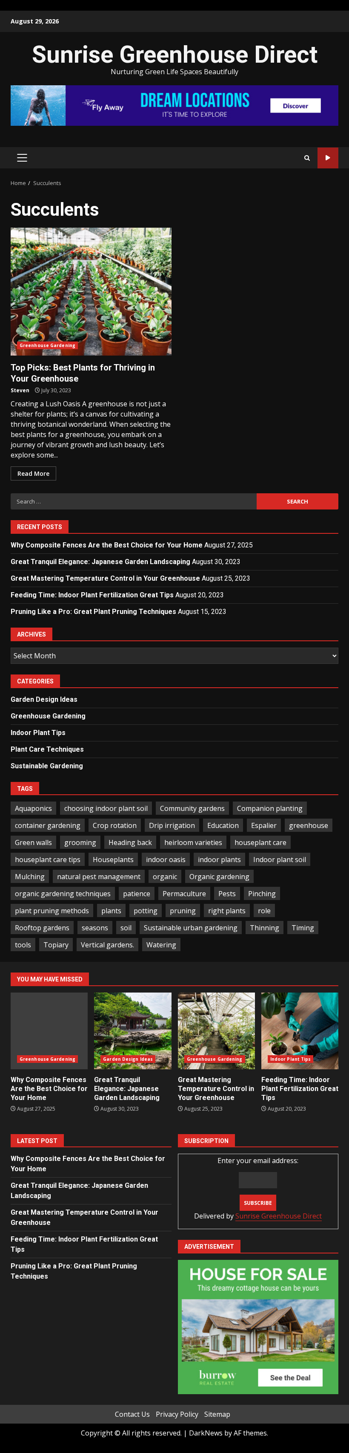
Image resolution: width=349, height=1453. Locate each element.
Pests (227, 893)
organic (165, 876)
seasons (95, 927)
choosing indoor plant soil (106, 808)
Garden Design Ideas (44, 699)
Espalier (264, 825)
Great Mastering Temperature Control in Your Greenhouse (105, 578)
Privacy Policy (177, 1414)
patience (136, 893)
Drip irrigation (172, 825)
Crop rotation (115, 825)
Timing (303, 927)
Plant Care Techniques (47, 749)
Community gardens (192, 808)
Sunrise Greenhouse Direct (175, 55)
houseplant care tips (47, 859)
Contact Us (132, 1414)
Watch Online (328, 158)
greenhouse (308, 825)
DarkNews (206, 1433)
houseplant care (260, 842)
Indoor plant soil (279, 859)
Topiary (56, 944)
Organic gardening (219, 876)
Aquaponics (33, 808)
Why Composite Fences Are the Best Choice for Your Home (107, 545)
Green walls (33, 842)
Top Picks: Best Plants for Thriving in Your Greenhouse (91, 292)
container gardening (47, 825)
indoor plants (219, 859)
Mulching (30, 876)
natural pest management (98, 876)
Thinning (264, 927)
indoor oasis (166, 859)
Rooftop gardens (42, 927)
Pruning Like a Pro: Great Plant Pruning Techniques (93, 612)
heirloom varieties (193, 842)
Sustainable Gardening (47, 766)
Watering (161, 944)
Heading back (130, 842)
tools (23, 944)
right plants (227, 910)
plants (111, 910)
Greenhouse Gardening (47, 345)
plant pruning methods (52, 910)
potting (145, 910)
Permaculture (184, 893)
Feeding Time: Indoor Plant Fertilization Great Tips (92, 595)
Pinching (262, 893)
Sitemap (217, 1414)
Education (223, 825)
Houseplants (113, 859)
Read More (33, 473)
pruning (183, 910)
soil (126, 927)
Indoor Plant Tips (38, 733)
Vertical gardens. (107, 944)
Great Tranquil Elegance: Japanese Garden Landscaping (100, 562)
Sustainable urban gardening (190, 927)
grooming (80, 842)
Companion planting (270, 808)
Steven (20, 390)
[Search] (307, 158)
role (264, 910)
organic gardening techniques (63, 893)
